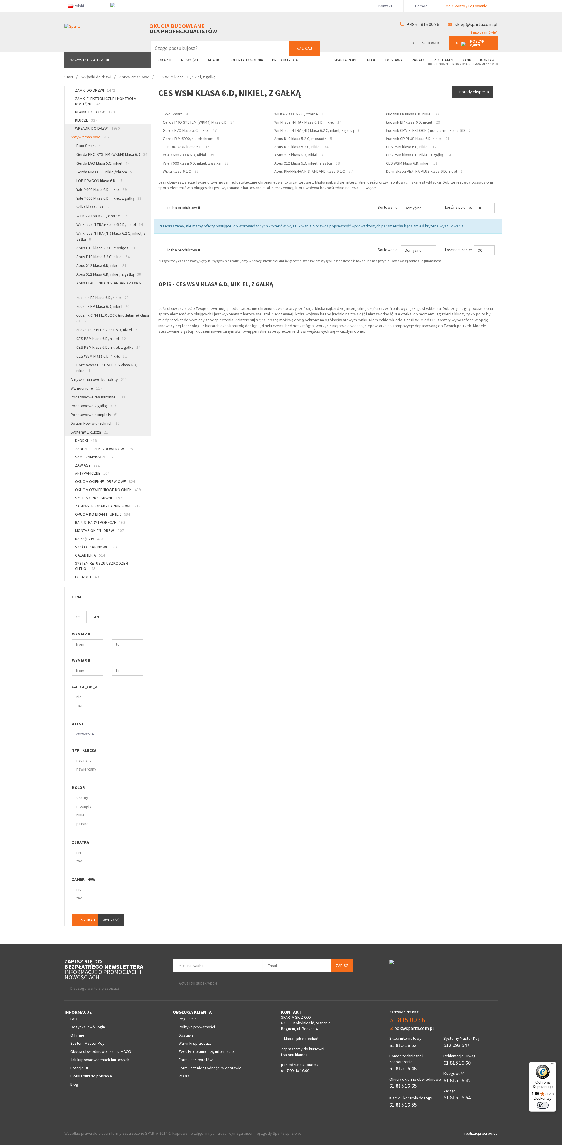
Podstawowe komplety (94, 414)
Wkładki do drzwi (97, 128)
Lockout (87, 576)
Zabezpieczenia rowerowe (104, 448)
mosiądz (83, 806)
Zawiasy (87, 465)
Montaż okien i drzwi (99, 530)
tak (79, 705)
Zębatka (80, 842)
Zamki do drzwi (95, 90)
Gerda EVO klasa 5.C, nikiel (102, 163)
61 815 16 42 (457, 1080)
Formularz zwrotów (196, 1059)
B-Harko (214, 60)
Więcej (371, 187)
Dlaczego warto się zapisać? (94, 988)
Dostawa (394, 60)
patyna (82, 823)
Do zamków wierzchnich (95, 423)
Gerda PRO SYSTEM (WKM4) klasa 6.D (111, 154)
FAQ (73, 1018)
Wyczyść (111, 920)
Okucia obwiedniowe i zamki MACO (100, 1051)
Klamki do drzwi (96, 112)
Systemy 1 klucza (89, 432)
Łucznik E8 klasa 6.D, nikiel (102, 297)
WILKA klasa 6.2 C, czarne (101, 215)
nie (79, 697)
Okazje (165, 60)
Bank (466, 60)
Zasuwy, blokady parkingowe (107, 506)
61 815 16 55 (403, 1104)
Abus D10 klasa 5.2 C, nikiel (103, 256)
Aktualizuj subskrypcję (198, 983)
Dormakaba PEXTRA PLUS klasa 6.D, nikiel (106, 367)
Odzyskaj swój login (87, 1027)
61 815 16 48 (403, 1068)
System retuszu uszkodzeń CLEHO (101, 566)
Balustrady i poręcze (100, 522)
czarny (82, 797)
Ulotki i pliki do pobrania (91, 1076)
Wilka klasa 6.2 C (94, 207)
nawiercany (86, 769)
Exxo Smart (88, 145)
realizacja (473, 1133)
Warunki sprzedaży (195, 1043)
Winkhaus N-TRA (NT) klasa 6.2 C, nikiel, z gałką (110, 236)
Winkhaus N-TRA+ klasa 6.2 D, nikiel (109, 224)
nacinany (84, 760)
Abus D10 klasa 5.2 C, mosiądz (106, 248)
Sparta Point (346, 60)
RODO (184, 1076)
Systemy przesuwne (98, 497)
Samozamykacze (95, 457)
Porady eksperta (474, 91)
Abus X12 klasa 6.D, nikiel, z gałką (108, 274)
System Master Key (87, 1043)
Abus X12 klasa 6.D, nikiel (101, 265)
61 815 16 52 (403, 1045)
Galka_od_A (84, 687)
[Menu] (552, 1065)
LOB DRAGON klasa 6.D (99, 180)
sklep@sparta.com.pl (476, 24)
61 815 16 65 (403, 1085)
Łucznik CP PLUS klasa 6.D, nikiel (107, 329)
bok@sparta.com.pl (414, 1028)
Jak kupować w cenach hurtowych (99, 1059)
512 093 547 (456, 1045)
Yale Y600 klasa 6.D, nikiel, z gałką (108, 198)
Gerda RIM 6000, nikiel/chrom (104, 172)
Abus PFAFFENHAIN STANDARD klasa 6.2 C (110, 285)
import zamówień (484, 32)
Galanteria (90, 555)
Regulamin (443, 60)
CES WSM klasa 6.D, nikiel (101, 356)
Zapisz (342, 965)
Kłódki (86, 440)
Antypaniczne (92, 473)
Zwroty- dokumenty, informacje (206, 1051)
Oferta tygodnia (247, 60)
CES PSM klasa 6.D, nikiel (101, 338)
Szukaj (304, 48)
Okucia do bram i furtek (102, 514)
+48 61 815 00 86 (423, 24)
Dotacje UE (79, 1067)
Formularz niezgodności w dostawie (210, 1067)
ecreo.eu (490, 1133)
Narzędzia (89, 538)
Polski (79, 5)
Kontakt (385, 5)
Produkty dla (285, 60)
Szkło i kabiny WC (96, 547)
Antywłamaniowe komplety (99, 379)
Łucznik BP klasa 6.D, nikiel (102, 306)
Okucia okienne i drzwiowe (105, 481)
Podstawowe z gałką (93, 405)
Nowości (189, 60)
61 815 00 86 (407, 1019)
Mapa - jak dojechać (301, 1038)
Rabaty (418, 60)
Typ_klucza (84, 750)
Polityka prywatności (197, 1027)
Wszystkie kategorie (90, 60)
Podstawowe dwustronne (98, 397)
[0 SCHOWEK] (426, 49)
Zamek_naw (83, 879)
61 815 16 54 (457, 1097)
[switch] (543, 1105)
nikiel (80, 815)
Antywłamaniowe (90, 136)
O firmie (77, 1035)
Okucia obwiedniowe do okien (108, 489)
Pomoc (420, 5)
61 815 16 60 (457, 1062)
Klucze (86, 120)
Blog (372, 60)
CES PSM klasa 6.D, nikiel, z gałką (108, 347)
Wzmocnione (86, 388)
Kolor (78, 787)
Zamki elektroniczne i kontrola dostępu (105, 101)
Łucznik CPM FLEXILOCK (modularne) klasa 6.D (112, 318)
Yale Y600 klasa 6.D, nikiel (101, 189)
